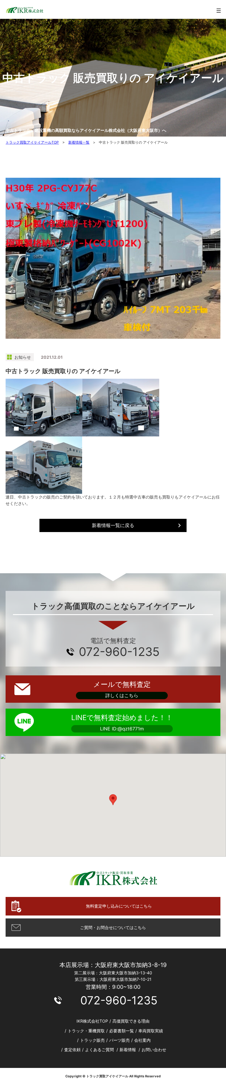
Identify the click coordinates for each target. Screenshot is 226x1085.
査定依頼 (72, 1049)
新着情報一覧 (78, 142)
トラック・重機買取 (86, 1030)
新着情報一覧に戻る (113, 525)
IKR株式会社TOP (92, 1020)
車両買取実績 (150, 1030)
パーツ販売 (119, 1040)
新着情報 (127, 1049)
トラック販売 (92, 1040)
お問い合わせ (154, 1049)
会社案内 (142, 1040)
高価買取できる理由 (130, 1020)
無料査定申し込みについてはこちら (119, 905)
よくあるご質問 (99, 1049)
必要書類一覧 (121, 1030)
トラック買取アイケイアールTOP (32, 142)
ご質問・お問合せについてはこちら (113, 927)
